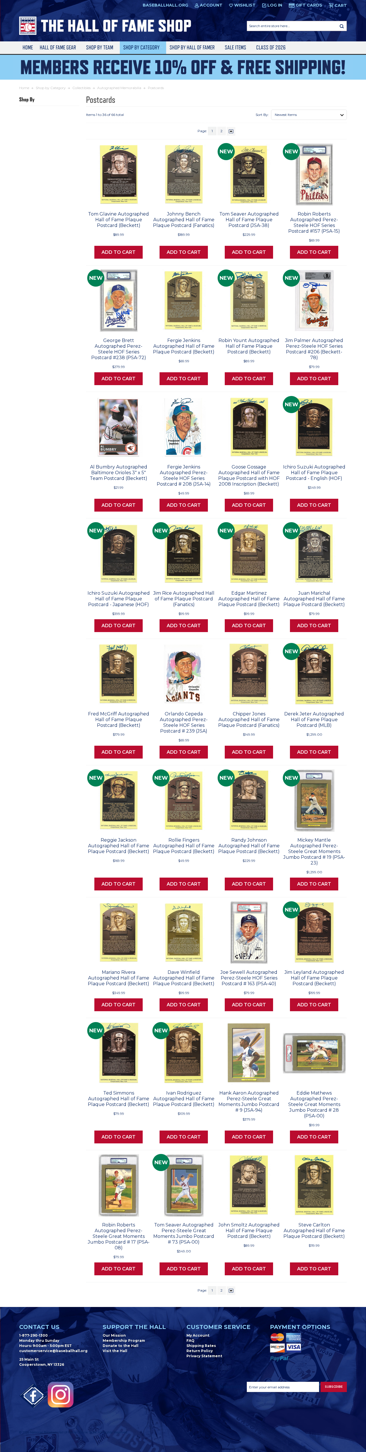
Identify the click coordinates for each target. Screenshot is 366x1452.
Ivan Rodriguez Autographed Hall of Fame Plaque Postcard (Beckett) (183, 1098)
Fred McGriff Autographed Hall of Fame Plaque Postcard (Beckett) (118, 719)
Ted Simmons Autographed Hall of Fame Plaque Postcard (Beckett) (118, 1098)
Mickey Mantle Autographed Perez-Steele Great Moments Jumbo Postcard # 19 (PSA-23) (314, 851)
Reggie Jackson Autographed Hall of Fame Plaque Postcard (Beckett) (118, 845)
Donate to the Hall (120, 1346)
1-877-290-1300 (33, 1335)
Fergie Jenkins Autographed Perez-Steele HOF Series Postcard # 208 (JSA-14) (184, 475)
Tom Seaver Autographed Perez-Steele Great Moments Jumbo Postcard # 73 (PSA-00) (183, 1233)
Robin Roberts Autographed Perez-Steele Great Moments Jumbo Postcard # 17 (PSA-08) (119, 1236)
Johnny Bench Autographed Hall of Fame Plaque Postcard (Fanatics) (183, 219)
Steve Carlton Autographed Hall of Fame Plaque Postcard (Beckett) (314, 1230)
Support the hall (134, 1327)
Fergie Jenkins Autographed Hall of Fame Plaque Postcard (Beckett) (183, 346)
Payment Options (300, 1327)
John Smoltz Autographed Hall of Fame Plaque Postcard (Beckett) (249, 1230)
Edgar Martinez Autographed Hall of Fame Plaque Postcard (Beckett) (249, 598)
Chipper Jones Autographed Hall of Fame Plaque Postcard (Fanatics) (249, 719)
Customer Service (218, 1327)
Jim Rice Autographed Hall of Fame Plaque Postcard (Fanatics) (183, 598)
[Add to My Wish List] (134, 199)
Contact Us (39, 1327)
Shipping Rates (201, 1346)
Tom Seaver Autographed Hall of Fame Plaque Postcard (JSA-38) (249, 219)
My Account (197, 1335)
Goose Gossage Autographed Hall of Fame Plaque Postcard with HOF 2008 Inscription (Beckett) (249, 475)
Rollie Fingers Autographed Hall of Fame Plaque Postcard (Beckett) (183, 845)
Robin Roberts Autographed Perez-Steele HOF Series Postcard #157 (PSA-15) (314, 222)
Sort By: (262, 114)
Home (28, 47)
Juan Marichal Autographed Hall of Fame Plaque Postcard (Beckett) (314, 598)
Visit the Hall (115, 1351)
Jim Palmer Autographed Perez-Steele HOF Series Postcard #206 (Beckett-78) (314, 349)
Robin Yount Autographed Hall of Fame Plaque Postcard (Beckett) (248, 346)
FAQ (190, 1340)
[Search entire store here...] (342, 26)
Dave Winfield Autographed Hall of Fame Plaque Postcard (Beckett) (183, 978)
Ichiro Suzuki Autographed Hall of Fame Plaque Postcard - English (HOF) (314, 472)
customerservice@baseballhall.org (53, 1351)
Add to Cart (119, 252)
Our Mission (114, 1335)
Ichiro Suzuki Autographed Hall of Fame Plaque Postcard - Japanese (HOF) (118, 598)
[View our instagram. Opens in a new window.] (60, 1394)
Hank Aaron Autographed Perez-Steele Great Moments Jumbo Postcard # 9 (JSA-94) (248, 1101)
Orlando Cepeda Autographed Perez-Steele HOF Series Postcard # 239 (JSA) (184, 722)
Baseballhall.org (165, 5)
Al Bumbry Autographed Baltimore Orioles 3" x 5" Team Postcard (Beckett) (118, 472)
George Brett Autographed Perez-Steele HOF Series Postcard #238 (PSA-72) (118, 349)
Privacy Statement (204, 1356)
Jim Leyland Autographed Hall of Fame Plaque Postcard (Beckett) (314, 978)
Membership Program (124, 1340)
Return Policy (199, 1351)
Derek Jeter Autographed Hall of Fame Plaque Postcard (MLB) (314, 719)
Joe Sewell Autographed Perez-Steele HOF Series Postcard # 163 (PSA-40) (248, 978)
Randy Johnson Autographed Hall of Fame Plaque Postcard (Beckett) (249, 845)
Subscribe (334, 1387)
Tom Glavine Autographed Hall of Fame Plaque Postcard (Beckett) (118, 219)
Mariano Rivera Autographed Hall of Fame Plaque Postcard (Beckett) (118, 978)
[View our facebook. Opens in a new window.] (33, 1396)
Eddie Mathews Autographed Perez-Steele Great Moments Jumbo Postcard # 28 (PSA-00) (314, 1104)
